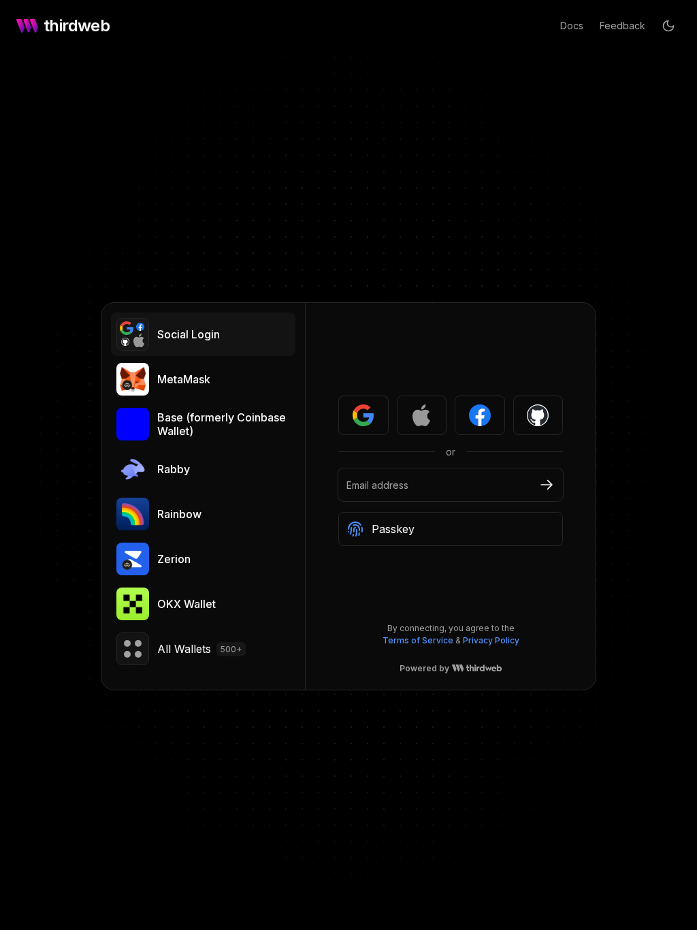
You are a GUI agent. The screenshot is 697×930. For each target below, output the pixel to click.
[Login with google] (363, 415)
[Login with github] (538, 415)
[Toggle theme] (668, 26)
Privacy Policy (491, 640)
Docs (571, 25)
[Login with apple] (422, 415)
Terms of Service (418, 640)
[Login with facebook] (480, 415)
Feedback (622, 25)
